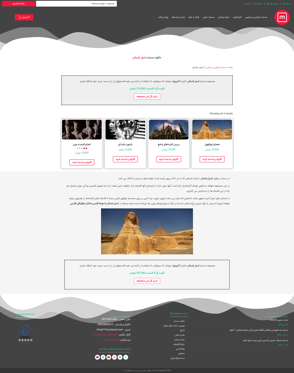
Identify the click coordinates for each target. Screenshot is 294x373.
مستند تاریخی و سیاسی (256, 17)
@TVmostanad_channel (105, 335)
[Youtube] (108, 357)
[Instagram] (114, 357)
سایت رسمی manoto (279, 320)
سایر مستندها (178, 17)
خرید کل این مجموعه (147, 96)
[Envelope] (97, 357)
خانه (231, 67)
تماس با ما (258, 3)
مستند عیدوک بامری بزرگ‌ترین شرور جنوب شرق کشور (265, 340)
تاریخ (182, 330)
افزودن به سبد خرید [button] (212, 159)
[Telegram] (120, 357)
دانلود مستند (179, 321)
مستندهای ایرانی (177, 358)
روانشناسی (180, 348)
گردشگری (237, 17)
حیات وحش (224, 17)
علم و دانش (180, 335)
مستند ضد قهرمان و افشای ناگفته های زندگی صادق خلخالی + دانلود (258, 330)
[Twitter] (103, 357)
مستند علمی (208, 17)
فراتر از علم (194, 17)
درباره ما (247, 3)
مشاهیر (181, 353)
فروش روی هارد (272, 3)
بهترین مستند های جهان (174, 325)
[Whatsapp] (125, 357)
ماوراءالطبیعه (179, 344)
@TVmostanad (111, 340)
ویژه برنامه (163, 17)
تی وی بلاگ (286, 3)
